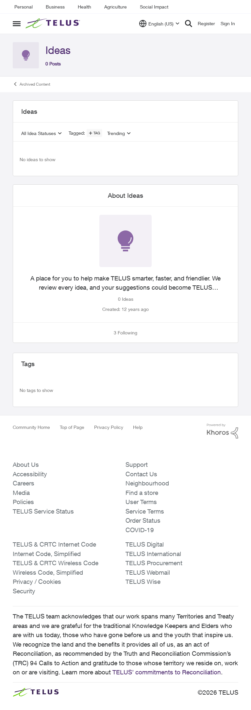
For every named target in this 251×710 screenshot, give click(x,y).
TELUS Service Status (43, 511)
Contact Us (141, 474)
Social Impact (154, 6)
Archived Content (35, 84)
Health (84, 6)
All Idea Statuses (38, 133)
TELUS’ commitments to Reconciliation (166, 672)
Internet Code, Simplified (47, 553)
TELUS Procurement (154, 562)
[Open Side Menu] (16, 23)
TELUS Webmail (148, 572)
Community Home (31, 427)
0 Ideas (125, 299)
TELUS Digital (145, 544)
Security (24, 591)
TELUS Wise (143, 581)
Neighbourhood (147, 483)
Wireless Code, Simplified (48, 572)
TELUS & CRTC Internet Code (54, 544)
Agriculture (115, 6)
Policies (23, 501)
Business (55, 6)
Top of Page (72, 427)
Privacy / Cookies (37, 581)
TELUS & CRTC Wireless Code (55, 562)
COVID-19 (140, 529)
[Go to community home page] (53, 23)
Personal (23, 6)
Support (137, 464)
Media (21, 492)
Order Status (143, 520)
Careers (23, 483)
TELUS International (153, 553)
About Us (26, 464)
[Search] (188, 23)
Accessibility (30, 474)
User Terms (141, 501)
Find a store (142, 492)
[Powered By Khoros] (222, 431)
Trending (116, 133)
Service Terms (145, 511)
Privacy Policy (108, 427)
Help (137, 427)
